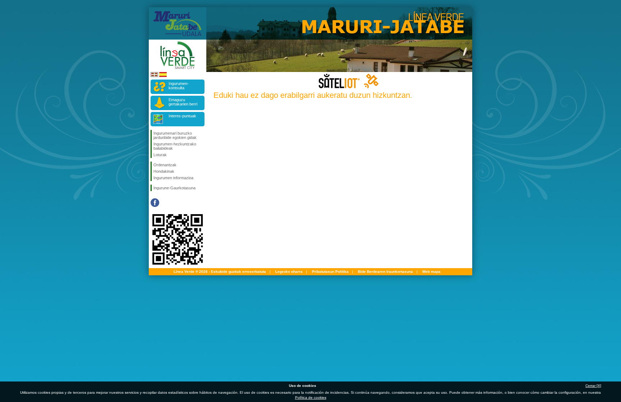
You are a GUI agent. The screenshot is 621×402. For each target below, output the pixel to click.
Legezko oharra (289, 272)
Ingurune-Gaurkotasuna (174, 188)
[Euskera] (154, 76)
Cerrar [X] (593, 386)
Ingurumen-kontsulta (179, 85)
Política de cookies (310, 397)
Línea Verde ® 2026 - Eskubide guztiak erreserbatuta (220, 272)
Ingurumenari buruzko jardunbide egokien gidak (175, 135)
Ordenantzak (164, 165)
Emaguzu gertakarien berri (183, 102)
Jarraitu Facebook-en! (155, 202)
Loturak (160, 155)
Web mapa (431, 272)
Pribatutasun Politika (330, 272)
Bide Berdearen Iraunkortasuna (385, 272)
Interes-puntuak (182, 116)
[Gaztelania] (163, 76)
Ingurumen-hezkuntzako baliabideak (174, 146)
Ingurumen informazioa (173, 178)
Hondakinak (163, 171)
